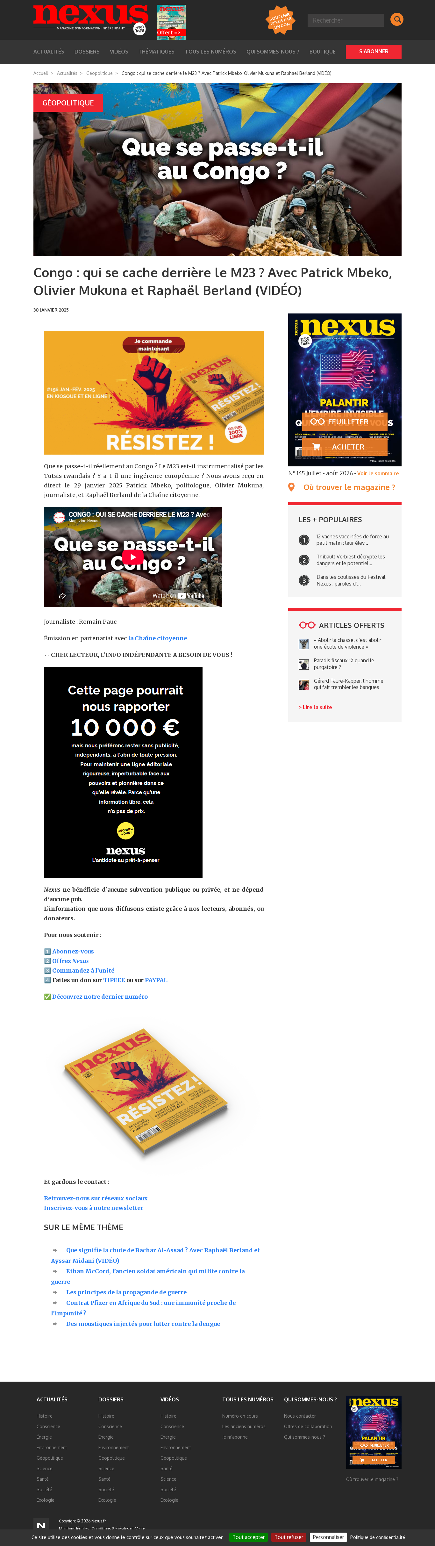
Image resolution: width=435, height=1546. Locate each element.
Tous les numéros (210, 51)
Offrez (70, 961)
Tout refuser (289, 1537)
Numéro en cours (240, 1416)
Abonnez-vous (73, 951)
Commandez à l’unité (83, 970)
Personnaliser (328, 1537)
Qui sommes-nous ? (272, 51)
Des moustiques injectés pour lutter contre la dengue (143, 1323)
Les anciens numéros (244, 1426)
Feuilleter (348, 421)
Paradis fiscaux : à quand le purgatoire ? (344, 663)
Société (44, 1489)
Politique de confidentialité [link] (377, 1537)
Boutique (323, 51)
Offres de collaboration (308, 1426)
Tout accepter (248, 1537)
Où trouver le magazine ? (349, 487)
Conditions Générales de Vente (118, 1528)
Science (45, 1468)
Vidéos (169, 1399)
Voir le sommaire (378, 473)
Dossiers (111, 1399)
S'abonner (374, 51)
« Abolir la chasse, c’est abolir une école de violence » (347, 643)
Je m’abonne (235, 1437)
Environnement (52, 1447)
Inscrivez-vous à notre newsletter (93, 1208)
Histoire (45, 1416)
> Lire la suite (315, 707)
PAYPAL (156, 980)
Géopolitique (99, 73)
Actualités (67, 73)
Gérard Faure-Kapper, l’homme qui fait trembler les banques (348, 684)
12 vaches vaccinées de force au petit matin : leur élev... (353, 539)
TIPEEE (114, 980)
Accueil (40, 73)
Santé (43, 1479)
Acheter (348, 446)
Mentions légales (74, 1528)
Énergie (44, 1437)
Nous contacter (300, 1416)
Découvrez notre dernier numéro (100, 996)
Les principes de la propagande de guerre (126, 1292)
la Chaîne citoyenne (157, 638)
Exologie (45, 1500)
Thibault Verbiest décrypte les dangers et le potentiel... (351, 559)
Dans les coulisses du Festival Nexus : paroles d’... (351, 580)
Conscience (48, 1426)
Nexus (90, 20)
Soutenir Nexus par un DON (280, 20)
